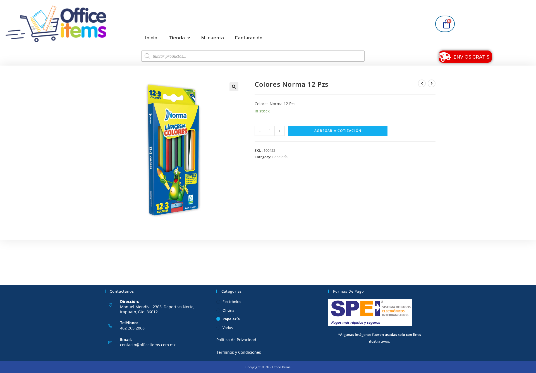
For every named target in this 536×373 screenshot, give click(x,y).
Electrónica (231, 301)
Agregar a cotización (337, 130)
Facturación (248, 37)
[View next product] (432, 83)
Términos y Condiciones (238, 352)
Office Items (281, 367)
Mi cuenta (212, 37)
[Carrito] (445, 24)
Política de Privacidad (236, 339)
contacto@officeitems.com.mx (148, 344)
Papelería (280, 156)
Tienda (177, 37)
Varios (227, 327)
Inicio (151, 37)
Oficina (228, 310)
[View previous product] (422, 83)
